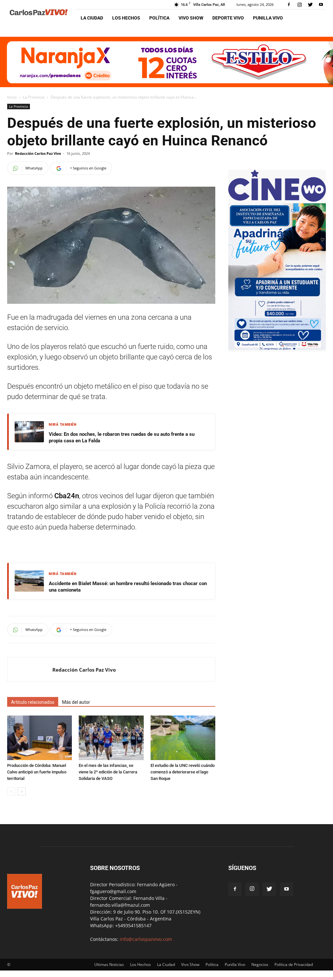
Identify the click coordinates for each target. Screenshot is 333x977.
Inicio (12, 97)
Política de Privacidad (293, 964)
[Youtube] (321, 4)
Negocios (259, 964)
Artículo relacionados (32, 702)
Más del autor (76, 702)
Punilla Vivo (268, 17)
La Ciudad (92, 17)
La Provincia (34, 97)
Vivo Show (191, 17)
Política (159, 17)
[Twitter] (310, 4)
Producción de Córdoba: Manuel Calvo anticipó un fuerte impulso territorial (36, 772)
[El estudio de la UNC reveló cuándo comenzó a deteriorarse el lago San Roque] (183, 738)
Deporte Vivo (228, 17)
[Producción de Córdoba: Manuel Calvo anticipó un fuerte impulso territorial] (39, 738)
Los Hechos (126, 17)
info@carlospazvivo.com (146, 939)
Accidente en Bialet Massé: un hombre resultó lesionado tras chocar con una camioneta (128, 587)
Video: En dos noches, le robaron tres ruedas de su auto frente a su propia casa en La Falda (121, 437)
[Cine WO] (277, 200)
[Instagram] (299, 4)
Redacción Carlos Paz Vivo (38, 153)
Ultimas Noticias (109, 964)
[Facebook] (289, 4)
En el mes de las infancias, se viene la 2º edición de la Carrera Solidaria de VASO (108, 772)
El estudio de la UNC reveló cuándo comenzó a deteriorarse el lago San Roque (183, 772)
